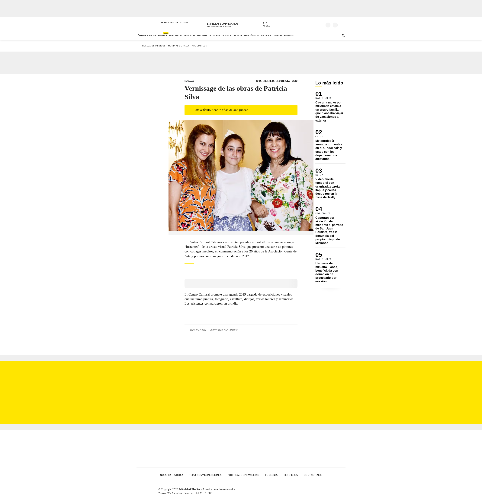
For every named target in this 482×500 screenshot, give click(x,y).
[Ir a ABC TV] (306, 35)
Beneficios (291, 475)
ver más (264, 24)
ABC (148, 24)
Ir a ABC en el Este (170, 26)
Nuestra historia (171, 475)
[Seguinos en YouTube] (314, 24)
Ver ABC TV (226, 24)
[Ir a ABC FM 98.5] (331, 35)
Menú (342, 24)
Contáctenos (313, 475)
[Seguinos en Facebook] (303, 24)
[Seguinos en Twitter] (309, 24)
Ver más (330, 108)
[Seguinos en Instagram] (320, 24)
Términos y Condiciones (205, 475)
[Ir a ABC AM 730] (316, 35)
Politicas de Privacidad (243, 475)
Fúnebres (271, 475)
